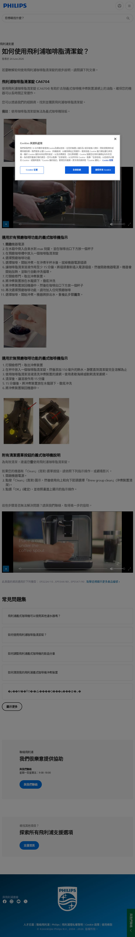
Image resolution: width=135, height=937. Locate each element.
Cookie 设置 (32, 170)
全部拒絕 (77, 170)
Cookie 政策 (107, 160)
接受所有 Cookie (103, 170)
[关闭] (115, 139)
